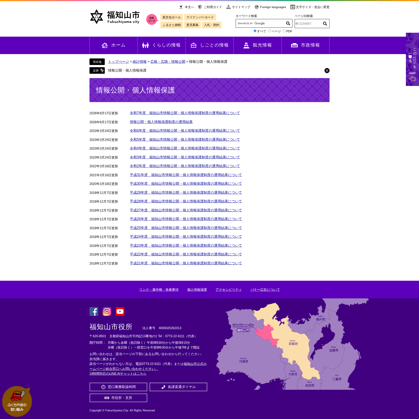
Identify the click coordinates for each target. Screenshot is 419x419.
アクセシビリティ (229, 289)
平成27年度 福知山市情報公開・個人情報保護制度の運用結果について (186, 210)
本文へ (189, 7)
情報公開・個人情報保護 (127, 70)
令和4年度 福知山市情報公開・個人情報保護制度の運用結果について (185, 148)
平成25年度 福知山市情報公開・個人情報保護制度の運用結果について (186, 228)
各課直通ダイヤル (182, 387)
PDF (289, 31)
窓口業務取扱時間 (122, 387)
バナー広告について (265, 289)
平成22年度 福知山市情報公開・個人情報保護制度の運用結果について (186, 254)
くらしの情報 (166, 45)
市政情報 (310, 45)
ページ (276, 31)
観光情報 (262, 45)
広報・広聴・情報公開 (167, 61)
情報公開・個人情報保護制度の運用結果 (161, 122)
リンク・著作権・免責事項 (159, 289)
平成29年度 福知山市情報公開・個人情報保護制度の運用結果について (186, 192)
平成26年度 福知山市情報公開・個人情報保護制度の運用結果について (186, 219)
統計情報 (140, 61)
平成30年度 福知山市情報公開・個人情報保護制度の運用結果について (186, 183)
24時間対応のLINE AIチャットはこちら (117, 373)
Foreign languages (273, 7)
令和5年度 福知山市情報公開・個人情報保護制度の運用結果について (185, 139)
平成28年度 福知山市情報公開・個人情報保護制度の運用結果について (186, 201)
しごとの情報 (214, 45)
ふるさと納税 (172, 25)
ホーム (118, 45)
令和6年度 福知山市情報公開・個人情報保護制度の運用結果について (185, 130)
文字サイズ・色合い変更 (313, 7)
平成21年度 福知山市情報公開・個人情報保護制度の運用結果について (186, 263)
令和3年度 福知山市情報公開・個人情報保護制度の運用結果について (185, 157)
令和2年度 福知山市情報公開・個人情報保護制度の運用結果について (185, 166)
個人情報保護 (197, 289)
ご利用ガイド (213, 7)
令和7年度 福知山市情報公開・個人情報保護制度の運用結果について (185, 113)
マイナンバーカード (200, 17)
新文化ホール (172, 17)
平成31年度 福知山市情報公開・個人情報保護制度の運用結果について (186, 175)
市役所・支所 (121, 398)
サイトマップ (241, 7)
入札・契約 (211, 25)
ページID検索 (304, 16)
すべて (261, 31)
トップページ (118, 61)
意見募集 (192, 25)
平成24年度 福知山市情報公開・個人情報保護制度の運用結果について (186, 236)
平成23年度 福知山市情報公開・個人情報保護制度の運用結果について (186, 245)
